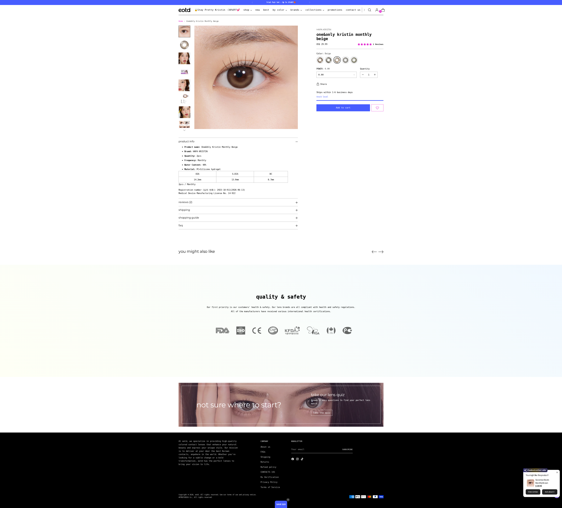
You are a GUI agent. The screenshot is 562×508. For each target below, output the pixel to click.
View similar (533, 492)
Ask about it (549, 492)
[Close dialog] (333, 228)
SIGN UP (252, 273)
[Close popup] (557, 472)
